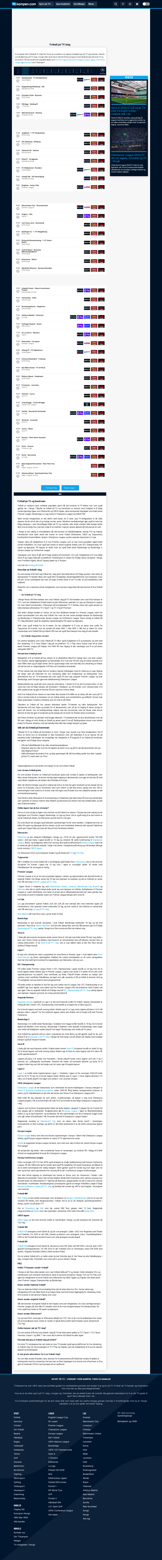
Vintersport (19, 1486)
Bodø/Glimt (89, 1211)
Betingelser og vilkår (127, 1421)
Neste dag (69, 488)
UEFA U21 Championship (60, 1449)
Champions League (75, 60)
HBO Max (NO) (21, 1517)
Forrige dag (51, 488)
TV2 (71, 853)
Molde (36, 1211)
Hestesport (19, 1490)
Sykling (17, 1482)
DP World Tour (55, 1490)
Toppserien (80, 862)
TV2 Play (80, 853)
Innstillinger (79, 4)
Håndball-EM (54, 1502)
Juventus (87, 1458)
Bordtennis (19, 1470)
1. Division (53, 1458)
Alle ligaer (53, 1514)
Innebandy (19, 1449)
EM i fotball (53, 1437)
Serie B (69, 1048)
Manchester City (84, 886)
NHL (50, 1474)
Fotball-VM (22, 1231)
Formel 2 (52, 1498)
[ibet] (101, 80)
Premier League (61, 60)
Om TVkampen (21, 1536)
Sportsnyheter (63, 4)
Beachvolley (19, 1498)
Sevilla (20, 1143)
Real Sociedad (90, 1506)
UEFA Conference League (60, 1510)
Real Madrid (23, 914)
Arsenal (96, 886)
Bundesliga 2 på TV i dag (38, 1037)
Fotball (17, 1417)
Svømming (19, 1494)
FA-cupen (52, 1421)
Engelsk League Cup (58, 1417)
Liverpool (72, 886)
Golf (16, 1458)
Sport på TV (44, 4)
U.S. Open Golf (55, 1506)
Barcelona (87, 1498)
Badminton (19, 1466)
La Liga (51, 1466)
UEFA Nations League (58, 1441)
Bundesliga (53, 1445)
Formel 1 (52, 1486)
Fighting (18, 1474)
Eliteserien (27, 63)
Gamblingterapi (124, 1415)
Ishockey (18, 1421)
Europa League (89, 60)
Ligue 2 (21, 1073)
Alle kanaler (19, 1521)
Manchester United (58, 886)
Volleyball (18, 1445)
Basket (17, 1433)
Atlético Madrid (90, 1490)
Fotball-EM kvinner (57, 1482)
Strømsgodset (89, 1470)
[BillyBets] (94, 80)
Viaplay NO (19, 1509)
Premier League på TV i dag (44, 882)
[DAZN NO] (87, 404)
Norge (86, 1510)
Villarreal (87, 1486)
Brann (85, 1482)
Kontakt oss (19, 1532)
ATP (50, 1494)
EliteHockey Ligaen (57, 1478)
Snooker (18, 1462)
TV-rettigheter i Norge (24, 1544)
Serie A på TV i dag (50, 943)
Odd (41, 1208)
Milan (85, 1454)
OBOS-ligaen (36, 848)
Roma (85, 1445)
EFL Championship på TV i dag (77, 990)
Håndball (18, 1437)
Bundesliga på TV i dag (27, 928)
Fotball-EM (22, 1246)
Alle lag (86, 1518)
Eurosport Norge (22, 1513)
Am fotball (19, 1429)
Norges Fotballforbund (76, 1198)
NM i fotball (23, 1198)
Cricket (17, 1425)
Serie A (51, 1454)
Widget (17, 1540)
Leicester (87, 1441)
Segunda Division (25, 1002)
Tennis (17, 1454)
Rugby (17, 1441)
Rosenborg (30, 1208)
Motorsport (19, 1478)
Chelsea (21, 889)
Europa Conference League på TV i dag (34, 1186)
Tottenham (88, 1437)
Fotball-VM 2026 (56, 1470)
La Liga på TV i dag (41, 909)
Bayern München (43, 925)
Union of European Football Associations (35, 1090)
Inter (85, 1449)
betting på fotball (36, 565)
